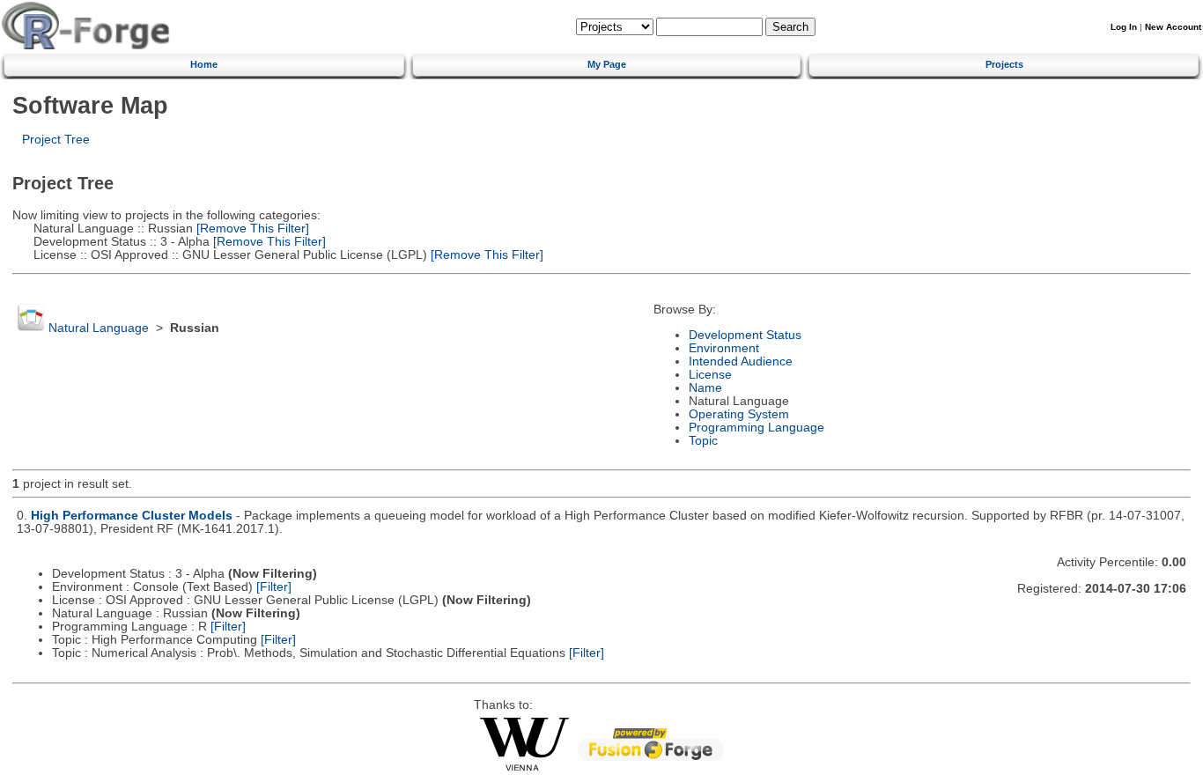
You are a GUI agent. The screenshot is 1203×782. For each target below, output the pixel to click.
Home (204, 64)
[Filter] (274, 587)
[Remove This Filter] (251, 228)
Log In (1124, 27)
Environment (724, 348)
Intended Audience (741, 361)
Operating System (739, 414)
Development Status (745, 335)
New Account (1173, 27)
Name (705, 388)
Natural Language (98, 328)
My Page (606, 64)
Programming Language (756, 427)
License (710, 374)
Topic (703, 440)
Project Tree (56, 139)
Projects (1004, 64)
